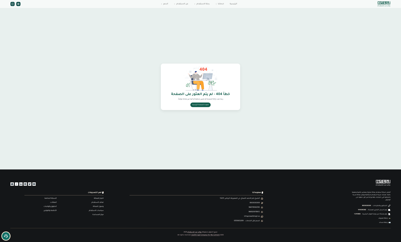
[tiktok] (16, 184)
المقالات (53, 202)
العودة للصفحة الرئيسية (200, 105)
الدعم (165, 4)
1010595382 (362, 210)
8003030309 (366, 206)
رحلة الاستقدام (203, 4)
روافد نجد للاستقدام (194, 232)
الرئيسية (233, 4)
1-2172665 (357, 214)
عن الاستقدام (182, 4)
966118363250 (254, 207)
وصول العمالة (98, 206)
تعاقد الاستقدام (97, 202)
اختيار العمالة (99, 198)
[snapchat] (12, 184)
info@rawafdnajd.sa (252, 216)
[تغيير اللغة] (18, 4)
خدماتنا (221, 4)
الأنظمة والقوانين (50, 211)
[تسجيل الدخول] (12, 4)
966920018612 (254, 212)
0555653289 (239, 221)
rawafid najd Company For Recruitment (205, 235)
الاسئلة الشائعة (50, 198)
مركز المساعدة (98, 215)
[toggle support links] (6, 236)
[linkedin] (21, 184)
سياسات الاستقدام (96, 211)
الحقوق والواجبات (50, 206)
